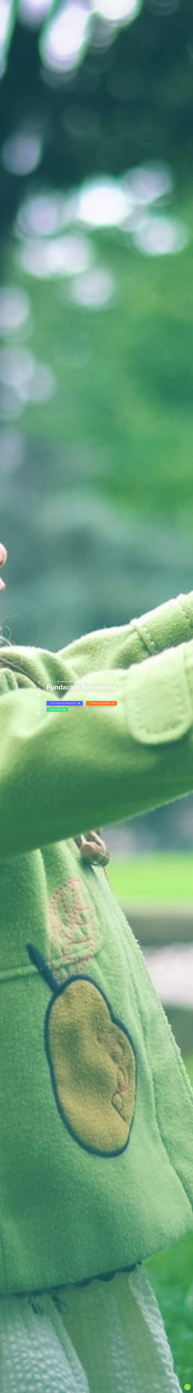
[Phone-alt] (39, 707)
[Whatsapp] (39, 701)
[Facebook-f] (39, 682)
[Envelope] (39, 695)
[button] (187, 1387)
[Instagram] (39, 689)
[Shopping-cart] (39, 714)
